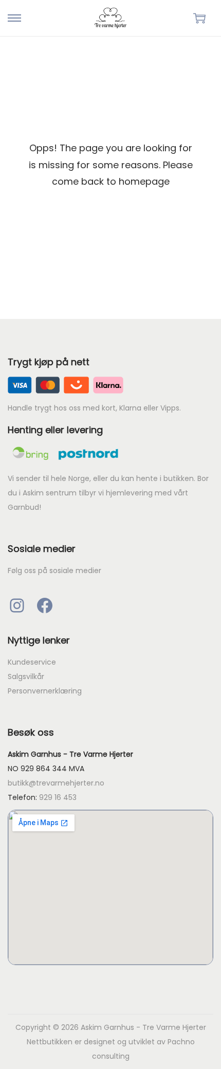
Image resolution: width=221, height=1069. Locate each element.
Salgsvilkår (26, 676)
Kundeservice (32, 662)
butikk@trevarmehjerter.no (56, 783)
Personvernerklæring (45, 691)
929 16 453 (58, 797)
